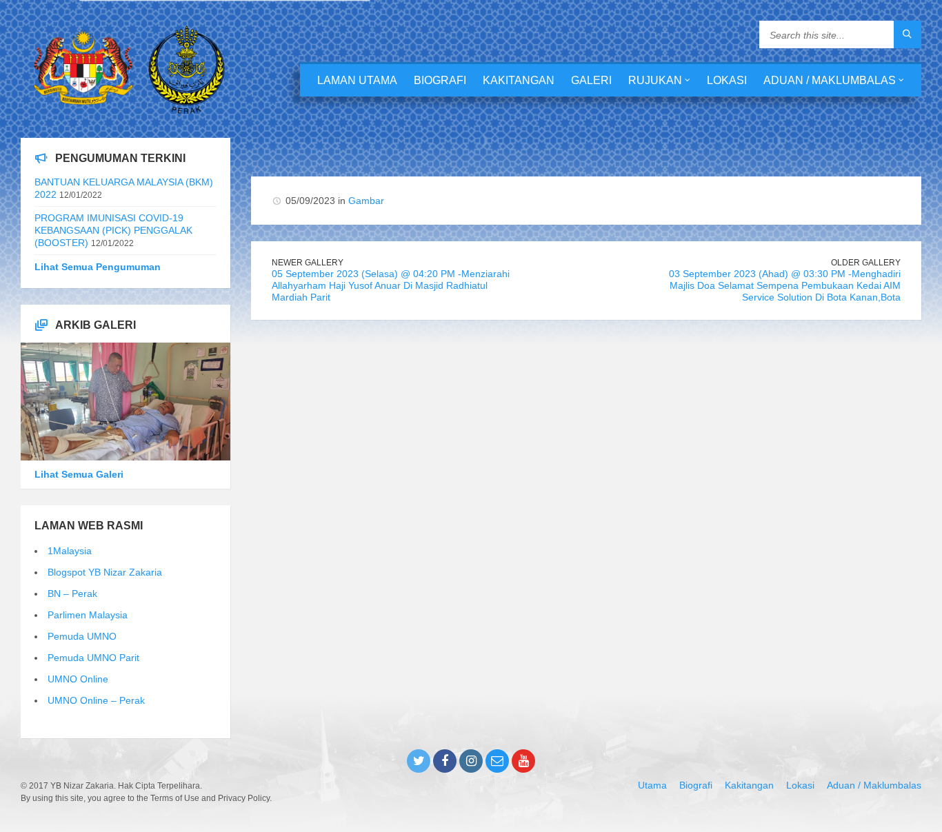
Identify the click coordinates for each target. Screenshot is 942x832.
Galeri (591, 80)
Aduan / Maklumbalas (829, 80)
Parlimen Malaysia (88, 614)
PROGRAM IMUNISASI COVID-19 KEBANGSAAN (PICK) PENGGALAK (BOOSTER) (113, 230)
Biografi (440, 80)
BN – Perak (72, 593)
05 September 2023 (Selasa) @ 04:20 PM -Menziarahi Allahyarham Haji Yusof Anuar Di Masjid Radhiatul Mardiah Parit (391, 285)
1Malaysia (70, 550)
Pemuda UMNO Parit (93, 657)
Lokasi (727, 80)
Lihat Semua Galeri (78, 474)
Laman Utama (357, 80)
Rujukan (655, 80)
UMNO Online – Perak (96, 700)
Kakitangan (518, 80)
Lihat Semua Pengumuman (97, 266)
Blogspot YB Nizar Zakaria (105, 572)
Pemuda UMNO (82, 636)
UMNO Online (78, 678)
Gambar (366, 200)
